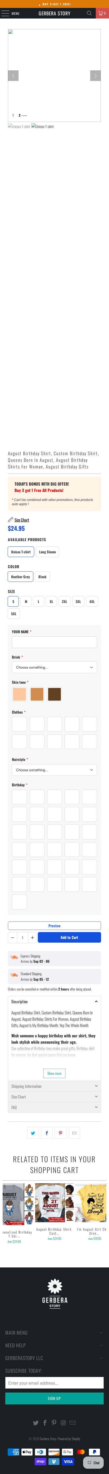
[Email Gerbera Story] (73, 1423)
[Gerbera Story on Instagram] (63, 1423)
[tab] (54, 1001)
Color (13, 566)
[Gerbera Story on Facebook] (45, 1423)
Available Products (27, 539)
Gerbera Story (55, 13)
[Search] (89, 13)
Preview (54, 925)
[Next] (95, 75)
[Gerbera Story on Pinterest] (54, 1423)
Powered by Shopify (69, 1438)
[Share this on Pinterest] (60, 1133)
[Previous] (5, 1220)
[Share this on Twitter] (33, 1133)
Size (11, 591)
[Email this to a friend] (74, 1133)
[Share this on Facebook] (46, 1133)
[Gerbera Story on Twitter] (36, 1423)
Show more (54, 1073)
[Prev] (13, 75)
